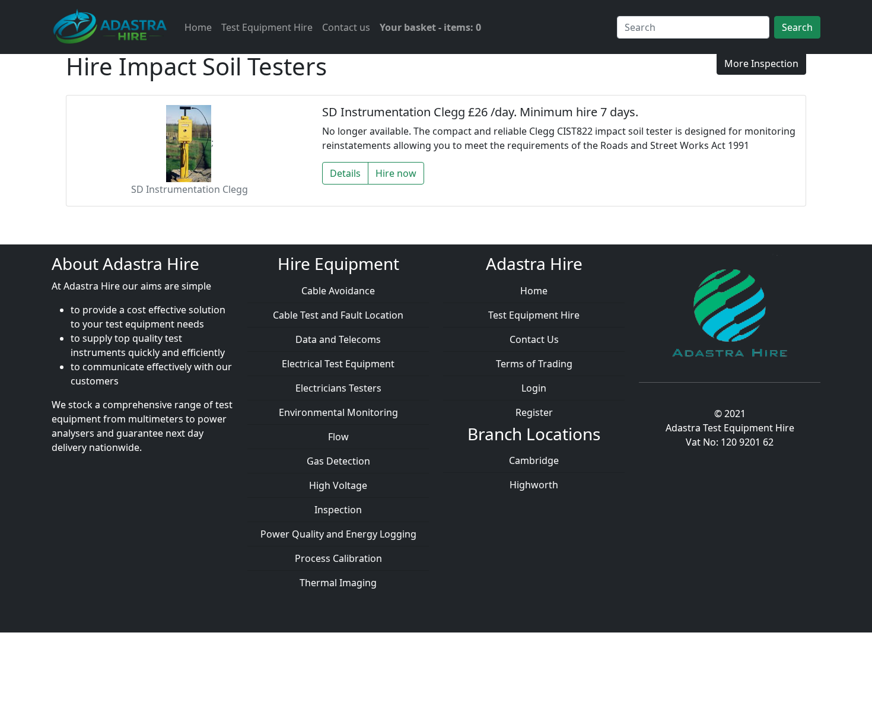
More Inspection (761, 63)
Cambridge (534, 460)
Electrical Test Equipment (338, 363)
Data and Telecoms (338, 339)
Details (345, 173)
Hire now (395, 173)
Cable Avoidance (338, 290)
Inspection (338, 509)
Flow (338, 436)
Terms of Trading (534, 363)
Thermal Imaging (338, 582)
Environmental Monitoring (338, 412)
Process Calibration (338, 558)
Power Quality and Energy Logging (338, 534)
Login (533, 388)
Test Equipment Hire (267, 27)
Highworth (534, 484)
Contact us (346, 27)
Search (797, 27)
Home (198, 27)
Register (534, 412)
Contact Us (534, 339)
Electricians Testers (338, 388)
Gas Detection (338, 461)
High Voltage (338, 485)
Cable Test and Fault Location (338, 315)
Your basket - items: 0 (430, 27)
